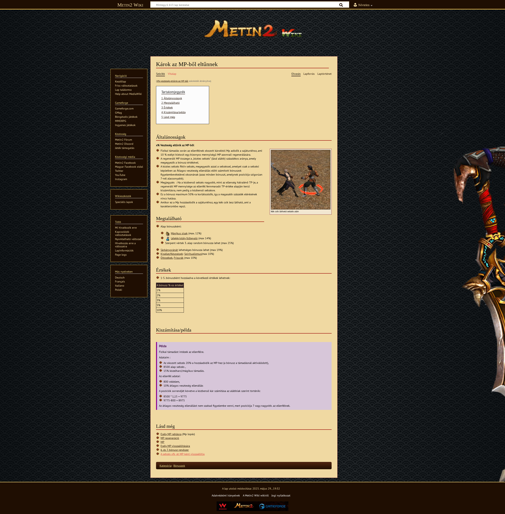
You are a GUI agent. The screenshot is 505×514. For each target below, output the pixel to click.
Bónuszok (179, 465)
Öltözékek (167, 258)
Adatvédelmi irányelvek (226, 495)
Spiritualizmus (192, 254)
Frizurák (178, 258)
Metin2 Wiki (130, 4)
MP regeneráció (170, 438)
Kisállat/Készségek (172, 254)
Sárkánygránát (169, 250)
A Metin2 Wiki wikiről (256, 495)
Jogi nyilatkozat (280, 495)
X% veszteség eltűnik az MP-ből (172, 80)
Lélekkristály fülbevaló (184, 238)
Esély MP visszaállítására (175, 446)
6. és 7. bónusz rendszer (175, 450)
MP (162, 442)
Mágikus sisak (179, 233)
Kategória (165, 465)
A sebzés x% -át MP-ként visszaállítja (183, 454)
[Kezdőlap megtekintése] (252, 30)
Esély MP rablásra (171, 434)
